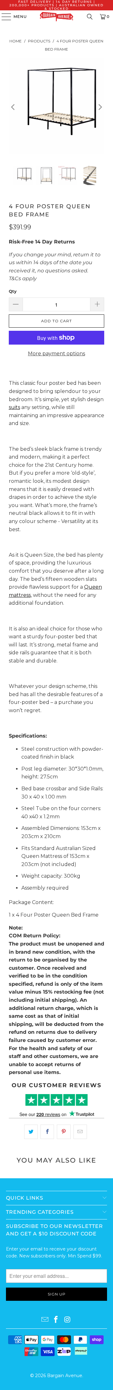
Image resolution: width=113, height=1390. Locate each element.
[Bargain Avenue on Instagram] (67, 1320)
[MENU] (3, 16)
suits (14, 407)
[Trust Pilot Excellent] (57, 1100)
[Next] (99, 107)
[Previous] (13, 107)
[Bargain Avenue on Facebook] (56, 1320)
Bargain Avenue (64, 1375)
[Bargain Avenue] (56, 16)
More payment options (56, 354)
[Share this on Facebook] (47, 1132)
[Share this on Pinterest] (63, 1132)
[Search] (90, 16)
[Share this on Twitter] (31, 1132)
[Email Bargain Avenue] (45, 1320)
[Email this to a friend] (80, 1132)
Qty (13, 291)
